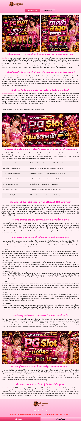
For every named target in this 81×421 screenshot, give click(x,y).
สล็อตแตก (5, 388)
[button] (77, 109)
